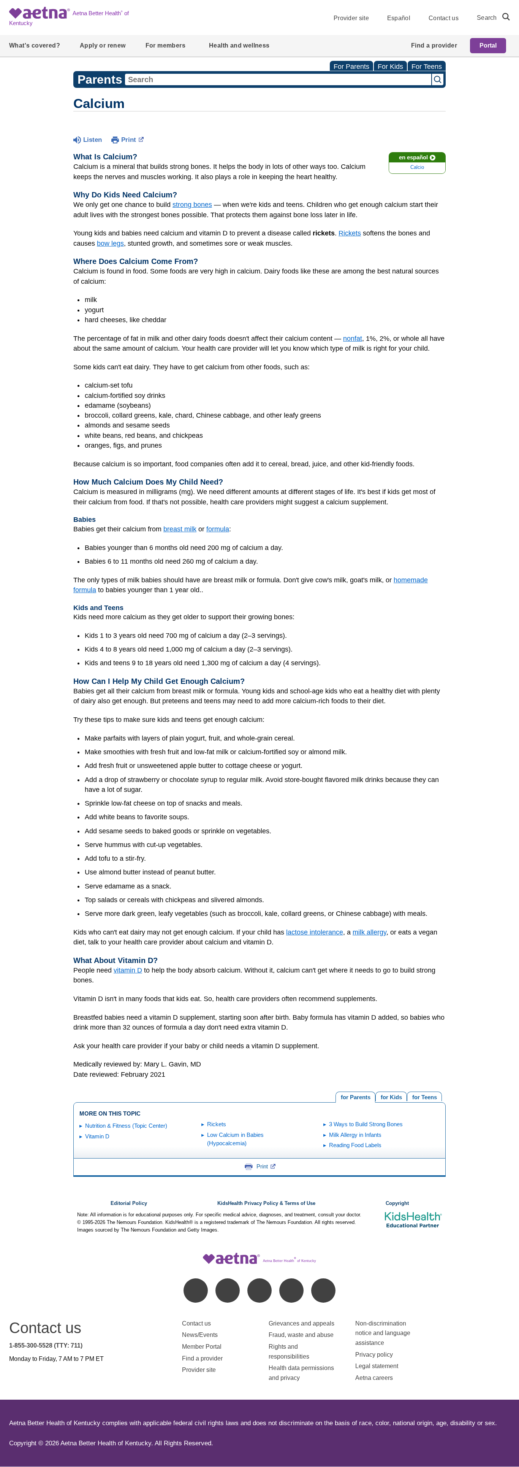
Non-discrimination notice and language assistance (382, 1333)
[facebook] (196, 1290)
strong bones (192, 204)
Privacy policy (374, 1354)
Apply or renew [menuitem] (103, 45)
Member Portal (202, 1346)
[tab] (424, 1096)
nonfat (352, 338)
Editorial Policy (129, 1203)
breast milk (179, 529)
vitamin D (128, 970)
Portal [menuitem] (488, 45)
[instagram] (291, 1290)
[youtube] (323, 1290)
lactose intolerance (314, 932)
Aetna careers (374, 1378)
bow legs (110, 243)
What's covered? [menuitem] (34, 45)
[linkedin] (227, 1290)
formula (217, 529)
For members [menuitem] (165, 45)
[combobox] (278, 79)
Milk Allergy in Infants (355, 1135)
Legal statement (377, 1366)
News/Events (200, 1335)
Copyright (397, 1203)
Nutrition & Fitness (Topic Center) (126, 1125)
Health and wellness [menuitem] (239, 45)
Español (398, 18)
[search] (503, 17)
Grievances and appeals (301, 1323)
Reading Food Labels (355, 1145)
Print (128, 139)
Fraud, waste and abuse (301, 1335)
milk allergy (369, 932)
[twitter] (259, 1290)
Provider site (351, 18)
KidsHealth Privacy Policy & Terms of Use (266, 1203)
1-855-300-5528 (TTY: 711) (45, 1345)
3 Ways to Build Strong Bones (366, 1124)
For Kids (390, 66)
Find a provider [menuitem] (434, 45)
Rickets (350, 233)
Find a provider (202, 1358)
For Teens (426, 66)
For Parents (351, 66)
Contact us (444, 18)
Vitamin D (97, 1136)
